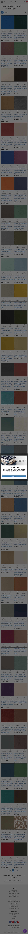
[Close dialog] (26, 456)
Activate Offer (14, 476)
